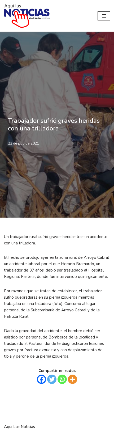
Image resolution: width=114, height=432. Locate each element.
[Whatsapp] (62, 379)
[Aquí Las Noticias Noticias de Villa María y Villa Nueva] (27, 16)
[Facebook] (41, 379)
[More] (72, 379)
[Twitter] (51, 379)
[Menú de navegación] (104, 15)
